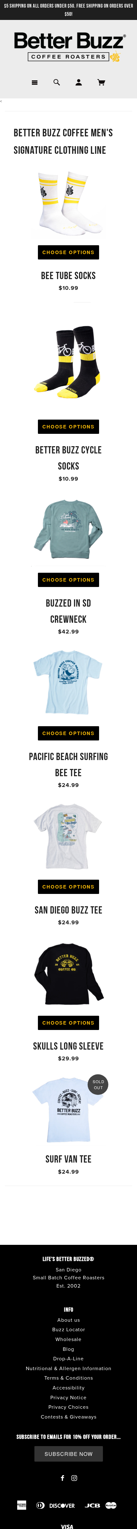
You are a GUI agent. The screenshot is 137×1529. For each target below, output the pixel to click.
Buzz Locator (68, 1329)
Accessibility (69, 1388)
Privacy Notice (68, 1398)
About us (68, 1320)
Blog (68, 1349)
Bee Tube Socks (68, 275)
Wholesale (68, 1339)
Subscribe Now (69, 1453)
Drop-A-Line (68, 1359)
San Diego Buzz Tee (69, 909)
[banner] (68, 47)
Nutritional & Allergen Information (69, 1368)
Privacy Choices (68, 1407)
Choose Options (68, 252)
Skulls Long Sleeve (68, 1046)
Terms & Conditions (68, 1378)
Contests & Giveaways (69, 1417)
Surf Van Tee (69, 1158)
